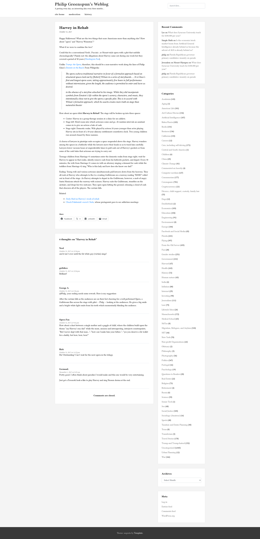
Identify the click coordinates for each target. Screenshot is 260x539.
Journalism (166, 300)
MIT (164, 332)
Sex (163, 406)
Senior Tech (167, 402)
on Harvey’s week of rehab (82, 199)
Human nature (168, 277)
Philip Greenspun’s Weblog (81, 4)
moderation (74, 14)
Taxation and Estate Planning (175, 425)
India (164, 282)
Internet (165, 291)
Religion (165, 383)
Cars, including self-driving (174, 145)
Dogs (164, 199)
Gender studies (168, 254)
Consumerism (168, 177)
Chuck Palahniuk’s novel (80, 202)
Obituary (166, 346)
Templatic (138, 533)
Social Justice (167, 411)
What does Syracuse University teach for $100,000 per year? (181, 65)
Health (165, 268)
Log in (164, 502)
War (163, 457)
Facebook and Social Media (173, 231)
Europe (165, 227)
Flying (164, 240)
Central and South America (174, 150)
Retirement (166, 388)
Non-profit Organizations (173, 342)
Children (165, 154)
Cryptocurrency (169, 186)
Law (163, 305)
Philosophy (167, 351)
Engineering (167, 217)
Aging (164, 104)
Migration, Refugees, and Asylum (176, 328)
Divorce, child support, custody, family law (180, 191)
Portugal (165, 365)
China (164, 159)
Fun (163, 250)
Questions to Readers (171, 374)
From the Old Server (171, 245)
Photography (167, 356)
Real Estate (166, 379)
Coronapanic (167, 182)
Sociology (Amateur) (171, 415)
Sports (164, 420)
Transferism (167, 434)
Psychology (167, 369)
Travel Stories (168, 438)
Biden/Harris (167, 122)
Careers (165, 140)
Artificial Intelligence (171, 117)
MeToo (165, 323)
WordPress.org (168, 516)
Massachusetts (168, 314)
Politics (165, 360)
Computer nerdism (170, 173)
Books (164, 127)
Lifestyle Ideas (168, 309)
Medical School (168, 319)
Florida (165, 236)
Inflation (165, 286)
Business (165, 131)
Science (165, 397)
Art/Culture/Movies (170, 113)
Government (167, 259)
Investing (166, 296)
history (88, 14)
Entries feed (167, 506)
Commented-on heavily (172, 168)
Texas (164, 429)
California (166, 136)
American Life (168, 108)
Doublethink (167, 204)
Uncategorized (168, 448)
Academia (166, 99)
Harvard (165, 263)
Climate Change (169, 163)
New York (166, 337)
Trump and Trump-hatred (173, 443)
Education (166, 213)
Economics (166, 208)
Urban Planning (169, 452)
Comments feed (169, 511)
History (165, 273)
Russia (164, 392)
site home (59, 14)
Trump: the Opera (73, 64)
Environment (167, 222)
